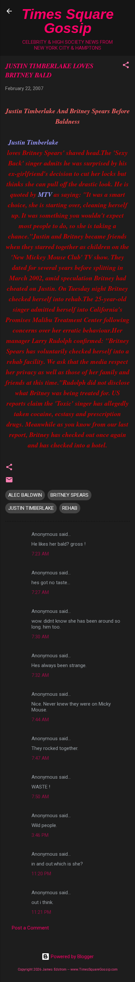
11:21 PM (41, 912)
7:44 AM (40, 720)
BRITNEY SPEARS (69, 495)
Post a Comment (30, 928)
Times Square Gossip (68, 21)
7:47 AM (40, 758)
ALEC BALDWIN (25, 495)
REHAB (69, 508)
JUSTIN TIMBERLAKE (31, 508)
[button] (126, 66)
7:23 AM (40, 554)
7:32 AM (40, 675)
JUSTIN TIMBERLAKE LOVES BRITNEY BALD (49, 70)
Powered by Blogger (71, 956)
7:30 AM (40, 637)
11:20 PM (41, 874)
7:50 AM (40, 797)
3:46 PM (39, 835)
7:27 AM (40, 592)
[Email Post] (9, 482)
